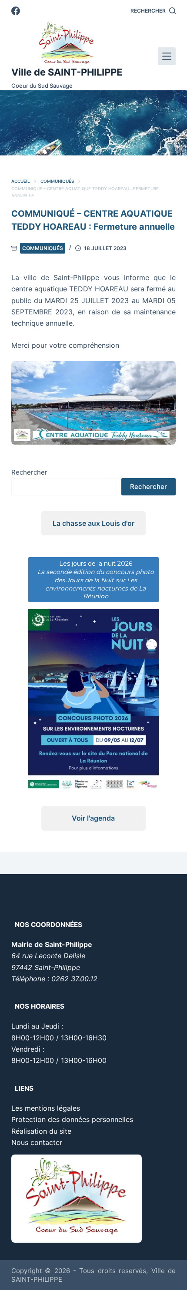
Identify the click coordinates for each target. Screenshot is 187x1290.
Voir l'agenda (93, 818)
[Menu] (167, 56)
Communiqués (42, 248)
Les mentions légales (45, 1108)
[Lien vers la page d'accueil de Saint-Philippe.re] (66, 43)
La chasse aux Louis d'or (93, 523)
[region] (93, 122)
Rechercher (29, 472)
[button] (89, 148)
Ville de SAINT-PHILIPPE (66, 72)
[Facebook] (15, 11)
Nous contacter (36, 1142)
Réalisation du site (41, 1131)
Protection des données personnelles (72, 1119)
